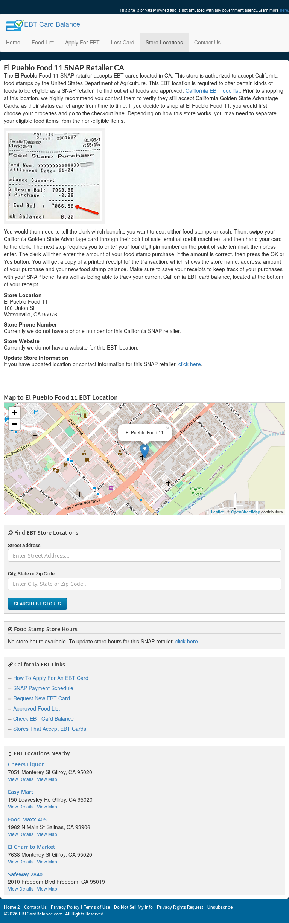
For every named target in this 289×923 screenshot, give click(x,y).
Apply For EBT (82, 42)
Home (13, 42)
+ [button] (14, 412)
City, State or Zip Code (31, 573)
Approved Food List (36, 708)
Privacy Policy (65, 907)
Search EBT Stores (37, 604)
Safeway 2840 (25, 874)
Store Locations (164, 42)
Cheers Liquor (26, 764)
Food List (43, 42)
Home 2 (12, 907)
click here (189, 364)
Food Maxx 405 (27, 819)
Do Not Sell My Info (133, 907)
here (284, 10)
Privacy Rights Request (180, 907)
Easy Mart (20, 792)
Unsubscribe (220, 907)
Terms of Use (97, 907)
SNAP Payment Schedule (43, 688)
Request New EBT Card (41, 698)
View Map (47, 779)
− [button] (14, 424)
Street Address (24, 545)
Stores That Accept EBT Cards (49, 728)
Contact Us (207, 42)
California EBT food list (213, 90)
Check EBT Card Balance (43, 718)
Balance (52, 24)
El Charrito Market (31, 847)
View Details (20, 779)
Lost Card (122, 42)
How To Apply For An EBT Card (50, 678)
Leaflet (217, 512)
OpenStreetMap (245, 512)
